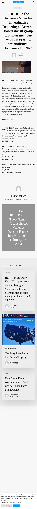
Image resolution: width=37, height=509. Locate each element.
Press (6, 373)
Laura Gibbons (21, 54)
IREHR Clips (18, 8)
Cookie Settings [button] (7, 506)
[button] (3, 2)
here (11, 119)
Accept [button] (16, 506)
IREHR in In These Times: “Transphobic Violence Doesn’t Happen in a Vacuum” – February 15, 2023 (18, 227)
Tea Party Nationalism (10, 348)
